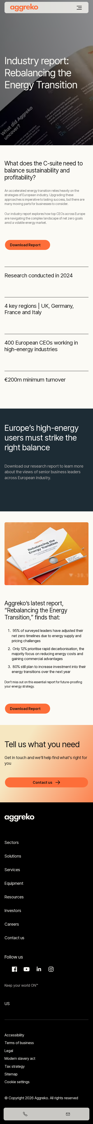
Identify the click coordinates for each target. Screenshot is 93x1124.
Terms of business (19, 1042)
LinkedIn (38, 969)
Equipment (14, 883)
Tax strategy (15, 1066)
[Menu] (79, 7)
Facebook (14, 969)
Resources (14, 897)
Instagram (50, 969)
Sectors (12, 842)
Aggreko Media (26, 969)
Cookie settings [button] (17, 1082)
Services (12, 869)
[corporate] (24, 7)
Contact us (14, 937)
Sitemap (11, 1074)
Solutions (13, 856)
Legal (9, 1050)
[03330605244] (25, 1114)
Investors (13, 910)
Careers (12, 924)
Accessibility (14, 1035)
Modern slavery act (20, 1058)
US (7, 1003)
